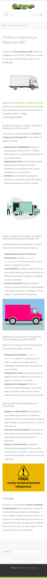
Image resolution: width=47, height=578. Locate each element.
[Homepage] (23, 7)
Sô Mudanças (13, 568)
